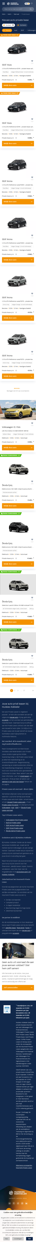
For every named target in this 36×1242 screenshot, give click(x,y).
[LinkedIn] (26, 1203)
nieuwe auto (14, 717)
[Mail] (9, 1203)
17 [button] (24, 690)
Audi (15, 30)
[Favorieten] (32, 3)
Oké (29, 1239)
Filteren (8, 30)
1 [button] (11, 690)
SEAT (22, 30)
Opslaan (8, 25)
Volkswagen (6, 808)
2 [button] (14, 690)
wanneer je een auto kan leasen (13, 782)
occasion (5, 720)
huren (27, 928)
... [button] (21, 690)
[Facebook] (18, 1203)
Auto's (10, 14)
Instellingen (18, 1239)
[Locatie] (13, 1203)
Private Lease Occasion (10, 805)
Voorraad (16, 14)
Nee (6, 1239)
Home (4, 14)
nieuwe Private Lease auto (16, 802)
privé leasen (24, 776)
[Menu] (3, 3)
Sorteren (23, 25)
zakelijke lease (11, 928)
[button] (33, 690)
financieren (20, 928)
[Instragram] (22, 1203)
